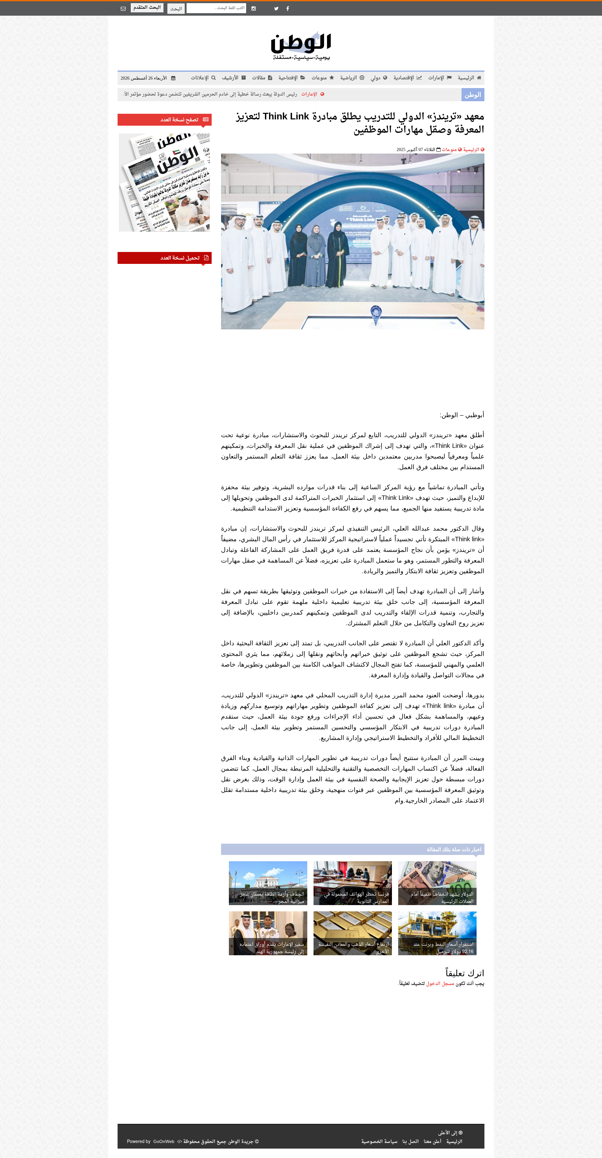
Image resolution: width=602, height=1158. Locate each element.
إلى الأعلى (448, 1133)
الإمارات (436, 78)
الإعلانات (200, 78)
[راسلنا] (123, 8)
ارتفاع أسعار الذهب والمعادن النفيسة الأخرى (353, 948)
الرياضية (349, 78)
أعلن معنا (432, 1142)
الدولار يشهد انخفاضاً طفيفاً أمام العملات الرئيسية (442, 898)
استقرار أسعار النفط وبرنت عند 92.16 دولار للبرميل (443, 948)
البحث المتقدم (147, 7)
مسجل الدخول (440, 984)
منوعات (320, 78)
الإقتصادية (404, 78)
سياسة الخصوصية (379, 1142)
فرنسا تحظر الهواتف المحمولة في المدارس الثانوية (356, 898)
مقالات (259, 78)
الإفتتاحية (288, 78)
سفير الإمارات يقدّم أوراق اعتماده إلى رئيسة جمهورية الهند (272, 948)
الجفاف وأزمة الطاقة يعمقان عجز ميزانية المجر (272, 898)
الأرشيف (231, 78)
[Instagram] (253, 8)
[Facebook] (287, 8)
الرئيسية (466, 78)
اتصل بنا (410, 1142)
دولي (376, 78)
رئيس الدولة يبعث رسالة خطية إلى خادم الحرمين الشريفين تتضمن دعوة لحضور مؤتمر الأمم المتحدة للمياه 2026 (231, 94)
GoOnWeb (163, 1142)
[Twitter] (276, 8)
